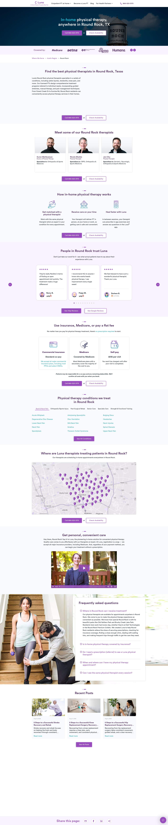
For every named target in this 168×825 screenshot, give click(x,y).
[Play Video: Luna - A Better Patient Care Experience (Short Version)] (84, 568)
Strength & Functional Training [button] (121, 409)
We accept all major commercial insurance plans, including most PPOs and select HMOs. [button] (53, 364)
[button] (131, 50)
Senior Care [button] (91, 409)
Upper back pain (109, 431)
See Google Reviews (96, 311)
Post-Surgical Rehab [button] (78, 409)
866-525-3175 (128, 3)
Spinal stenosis (109, 427)
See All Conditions (84, 439)
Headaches (107, 419)
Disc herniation (74, 419)
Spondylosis (36, 431)
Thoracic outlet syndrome (78, 431)
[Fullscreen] (115, 586)
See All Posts (84, 744)
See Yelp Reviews (71, 311)
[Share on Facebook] (93, 821)
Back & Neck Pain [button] (42, 409)
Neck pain (36, 427)
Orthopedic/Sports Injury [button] (59, 409)
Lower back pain (38, 423)
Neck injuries (108, 423)
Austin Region (52, 58)
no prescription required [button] (105, 331)
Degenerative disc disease (42, 419)
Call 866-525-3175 (72, 33)
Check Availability (96, 33)
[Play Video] (53, 586)
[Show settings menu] (111, 586)
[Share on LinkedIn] (101, 821)
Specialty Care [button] (103, 409)
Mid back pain (73, 423)
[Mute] (108, 586)
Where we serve (38, 58)
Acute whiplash (38, 415)
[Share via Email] (85, 821)
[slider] (82, 586)
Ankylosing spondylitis (76, 415)
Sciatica (71, 427)
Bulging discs (108, 415)
